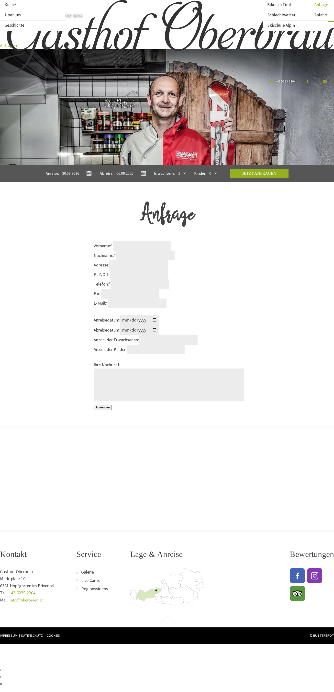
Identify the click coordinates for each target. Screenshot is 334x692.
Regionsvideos (94, 589)
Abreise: (106, 173)
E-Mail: (101, 303)
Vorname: (103, 246)
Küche (10, 5)
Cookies (53, 635)
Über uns (13, 15)
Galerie (87, 572)
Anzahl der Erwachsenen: (116, 340)
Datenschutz (32, 635)
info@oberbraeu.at (26, 600)
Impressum (8, 635)
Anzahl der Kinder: (110, 349)
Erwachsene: (164, 173)
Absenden (103, 407)
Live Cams (90, 580)
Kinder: (200, 173)
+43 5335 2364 (22, 592)
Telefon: (102, 284)
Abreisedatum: (107, 330)
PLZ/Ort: (102, 275)
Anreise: (52, 173)
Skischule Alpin (281, 25)
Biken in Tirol (279, 5)
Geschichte (14, 25)
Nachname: (105, 256)
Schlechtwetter (281, 15)
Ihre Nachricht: (107, 365)
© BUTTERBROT (322, 635)
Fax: (97, 294)
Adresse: (101, 265)
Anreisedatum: (107, 320)
